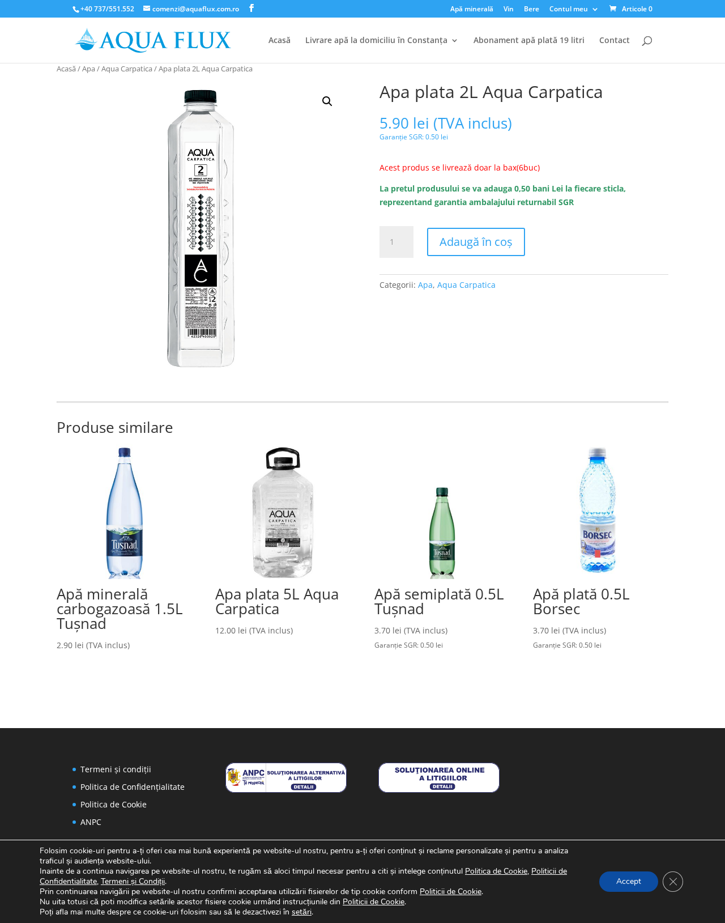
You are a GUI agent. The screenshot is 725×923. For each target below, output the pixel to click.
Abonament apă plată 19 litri (529, 40)
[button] (327, 101)
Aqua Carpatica (126, 68)
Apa (88, 68)
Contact (614, 40)
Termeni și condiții (115, 769)
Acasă (279, 40)
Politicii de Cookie (450, 891)
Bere (531, 10)
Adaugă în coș (476, 241)
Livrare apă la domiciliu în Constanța (376, 40)
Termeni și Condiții (133, 881)
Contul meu (568, 10)
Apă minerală (471, 10)
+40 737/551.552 (107, 9)
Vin (509, 10)
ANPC (90, 821)
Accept (628, 881)
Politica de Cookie (113, 804)
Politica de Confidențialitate (132, 786)
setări (302, 912)
